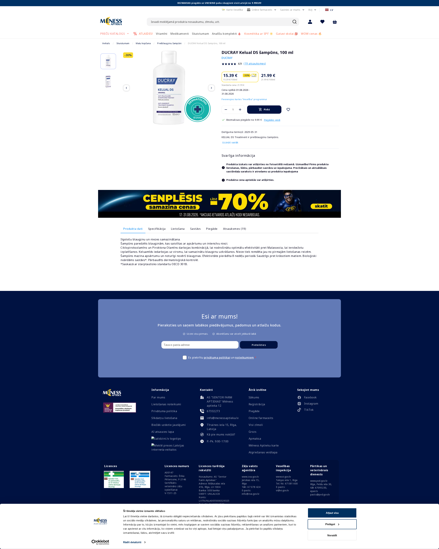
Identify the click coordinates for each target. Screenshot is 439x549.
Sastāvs (195, 229)
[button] (232, 10)
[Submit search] (295, 22)
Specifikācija (157, 229)
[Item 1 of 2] (169, 88)
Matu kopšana (143, 43)
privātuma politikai (217, 357)
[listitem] (316, 398)
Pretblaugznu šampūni (169, 43)
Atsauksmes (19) (234, 229)
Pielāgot (330, 524)
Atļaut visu (332, 512)
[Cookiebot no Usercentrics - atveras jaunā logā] (100, 542)
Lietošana (178, 229)
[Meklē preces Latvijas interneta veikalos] (170, 449)
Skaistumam (122, 43)
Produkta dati (133, 229)
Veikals (106, 43)
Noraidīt (332, 535)
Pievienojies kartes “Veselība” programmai (244, 99)
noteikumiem (244, 357)
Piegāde (212, 229)
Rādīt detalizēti (132, 542)
